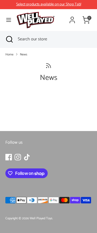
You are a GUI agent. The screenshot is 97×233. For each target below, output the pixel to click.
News (23, 54)
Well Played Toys (41, 218)
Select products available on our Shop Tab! (48, 4)
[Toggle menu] (8, 20)
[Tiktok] (27, 157)
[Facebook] (8, 157)
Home (9, 54)
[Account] (72, 18)
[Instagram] (18, 157)
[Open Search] (9, 39)
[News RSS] (48, 66)
